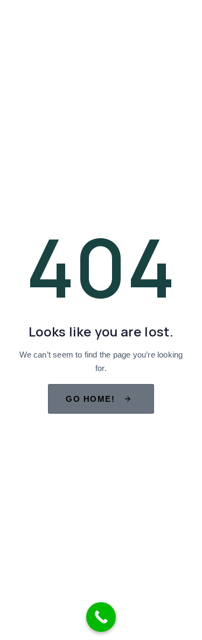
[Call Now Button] (101, 617)
